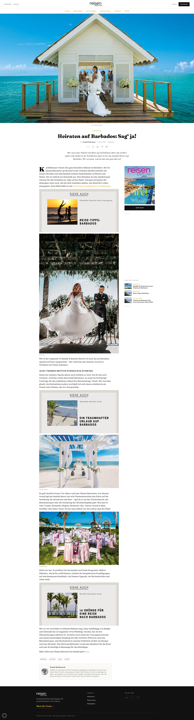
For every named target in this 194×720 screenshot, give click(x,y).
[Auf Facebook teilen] (93, 147)
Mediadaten (91, 704)
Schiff (127, 11)
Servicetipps (91, 11)
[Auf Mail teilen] (106, 147)
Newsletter (7, 4)
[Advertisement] (139, 245)
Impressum (91, 696)
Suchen (174, 4)
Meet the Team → (45, 706)
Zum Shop (140, 208)
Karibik (67, 659)
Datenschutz (91, 700)
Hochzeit (52, 659)
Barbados (43, 659)
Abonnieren (184, 4)
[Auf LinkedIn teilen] (97, 147)
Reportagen (78, 11)
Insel (60, 659)
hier (87, 651)
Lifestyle (117, 11)
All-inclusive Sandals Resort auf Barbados (92, 186)
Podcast (16, 4)
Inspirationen (105, 11)
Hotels (67, 11)
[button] (4, 715)
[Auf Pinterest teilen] (102, 147)
